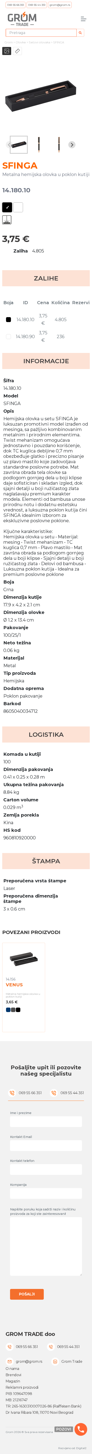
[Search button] (80, 32)
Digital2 (81, 1448)
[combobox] (41, 33)
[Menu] (83, 19)
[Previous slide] (9, 144)
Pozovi (63, 1429)
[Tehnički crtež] (17, 51)
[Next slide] (71, 144)
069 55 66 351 (15, 4)
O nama (12, 1369)
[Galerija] (6, 51)
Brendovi (13, 1375)
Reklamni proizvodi (22, 1387)
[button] (19, 145)
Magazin (13, 1381)
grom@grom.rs (60, 4)
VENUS (14, 984)
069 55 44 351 (36, 4)
